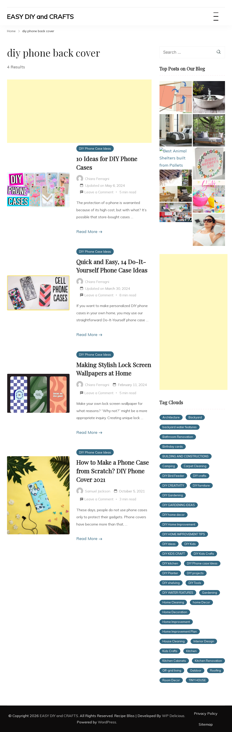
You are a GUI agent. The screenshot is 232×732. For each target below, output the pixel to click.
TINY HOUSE (197, 680)
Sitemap (206, 724)
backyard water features (179, 427)
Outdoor (195, 670)
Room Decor (171, 680)
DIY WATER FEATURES (177, 592)
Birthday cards (172, 446)
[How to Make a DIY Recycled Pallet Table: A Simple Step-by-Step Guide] (176, 186)
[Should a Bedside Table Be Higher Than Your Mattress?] (176, 130)
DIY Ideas (169, 544)
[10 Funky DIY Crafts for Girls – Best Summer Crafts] (209, 196)
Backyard (195, 417)
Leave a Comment (99, 193)
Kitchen (191, 651)
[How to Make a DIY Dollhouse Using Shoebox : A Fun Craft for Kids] (176, 212)
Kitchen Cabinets (174, 660)
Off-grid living (171, 670)
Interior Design (203, 641)
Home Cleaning (173, 602)
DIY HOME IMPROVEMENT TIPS (183, 534)
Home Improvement (176, 622)
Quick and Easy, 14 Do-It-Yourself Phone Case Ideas (111, 265)
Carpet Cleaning (195, 466)
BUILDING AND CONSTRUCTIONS (185, 456)
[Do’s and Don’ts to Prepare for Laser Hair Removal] (209, 230)
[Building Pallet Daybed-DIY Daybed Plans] (209, 130)
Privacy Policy (206, 713)
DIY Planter (170, 573)
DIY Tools (194, 583)
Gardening (209, 592)
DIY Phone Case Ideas (95, 148)
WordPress (107, 722)
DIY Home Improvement (178, 524)
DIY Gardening (172, 495)
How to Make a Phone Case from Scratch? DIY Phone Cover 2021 (112, 470)
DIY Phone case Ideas (202, 563)
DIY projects (195, 573)
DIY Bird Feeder (173, 476)
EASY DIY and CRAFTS (40, 16)
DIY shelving (171, 583)
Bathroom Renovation (177, 437)
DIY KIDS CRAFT (173, 553)
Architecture (171, 417)
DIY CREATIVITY (173, 485)
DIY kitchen (170, 563)
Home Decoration (174, 612)
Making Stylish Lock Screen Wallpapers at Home (113, 368)
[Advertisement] (79, 111)
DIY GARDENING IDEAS (178, 505)
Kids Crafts (169, 651)
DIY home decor (173, 514)
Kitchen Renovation (208, 660)
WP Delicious (173, 715)
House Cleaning (173, 641)
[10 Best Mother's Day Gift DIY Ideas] (209, 163)
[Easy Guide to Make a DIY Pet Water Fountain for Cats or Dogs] (209, 97)
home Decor (201, 602)
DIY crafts (199, 476)
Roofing (215, 670)
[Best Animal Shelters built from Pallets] (176, 158)
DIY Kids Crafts (204, 553)
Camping (168, 466)
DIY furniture (201, 485)
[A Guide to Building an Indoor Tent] (176, 97)
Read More (86, 231)
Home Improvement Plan (179, 631)
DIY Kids (190, 544)
